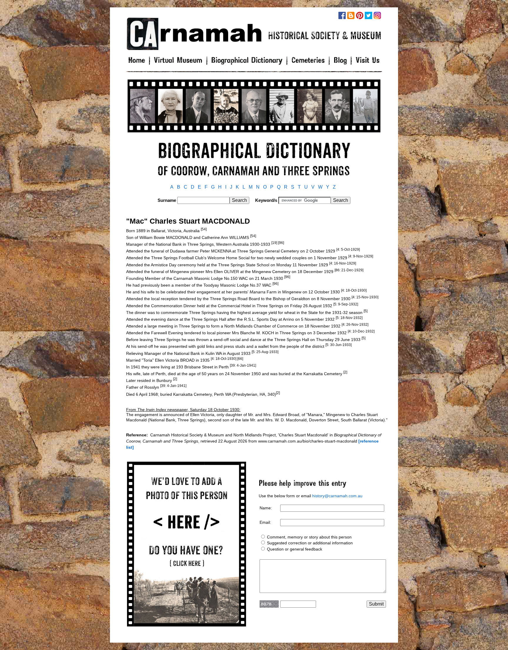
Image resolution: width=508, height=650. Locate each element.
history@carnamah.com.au (337, 495)
